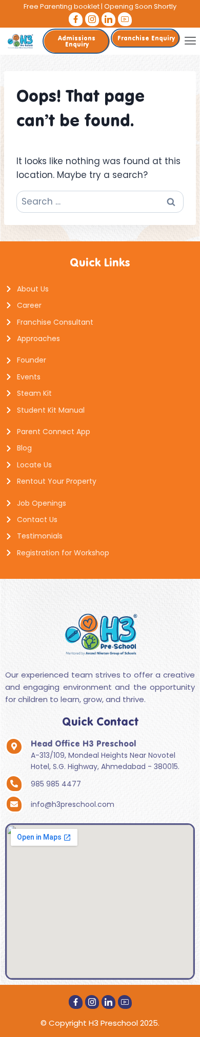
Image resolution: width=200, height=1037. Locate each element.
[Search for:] (100, 201)
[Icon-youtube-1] (125, 19)
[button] (190, 41)
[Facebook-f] (76, 19)
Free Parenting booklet (61, 6)
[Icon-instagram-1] (92, 19)
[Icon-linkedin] (108, 19)
